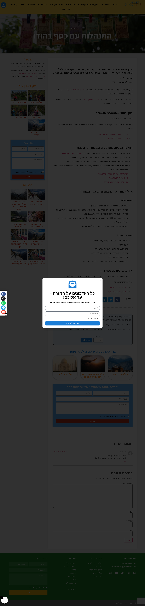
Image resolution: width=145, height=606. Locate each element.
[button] (100, 280)
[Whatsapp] (3, 303)
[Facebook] (3, 294)
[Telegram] (3, 307)
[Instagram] (3, 298)
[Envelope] (3, 312)
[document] (72, 303)
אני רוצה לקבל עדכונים (89, 319)
